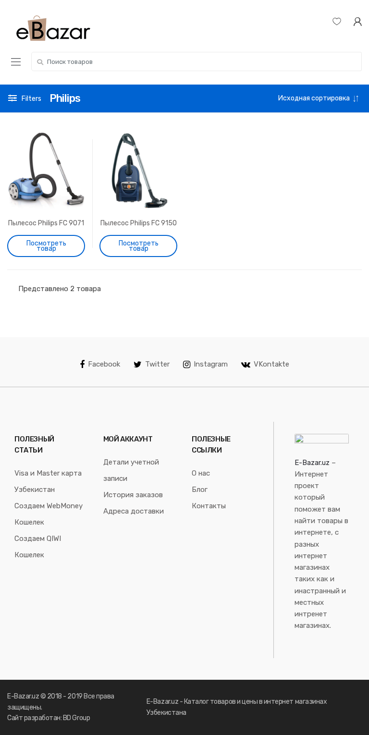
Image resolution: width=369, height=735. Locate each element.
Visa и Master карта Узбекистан (48, 481)
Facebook (104, 364)
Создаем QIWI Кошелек (37, 546)
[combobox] (196, 61)
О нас (201, 473)
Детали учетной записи (131, 470)
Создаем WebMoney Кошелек (48, 514)
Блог (200, 489)
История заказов (133, 494)
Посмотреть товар (46, 246)
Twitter (157, 364)
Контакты (209, 506)
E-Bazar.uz (312, 462)
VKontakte (271, 364)
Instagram (211, 364)
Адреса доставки (133, 511)
